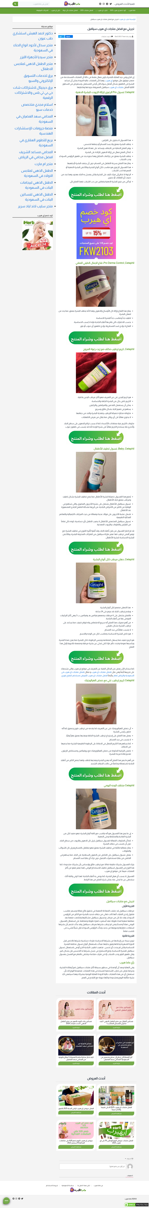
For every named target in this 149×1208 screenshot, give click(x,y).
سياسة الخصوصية (68, 1185)
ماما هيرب (132, 10)
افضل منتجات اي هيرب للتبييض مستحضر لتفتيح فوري (84, 675)
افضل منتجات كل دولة (70, 10)
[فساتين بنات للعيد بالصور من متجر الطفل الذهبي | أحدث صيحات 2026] (76, 1018)
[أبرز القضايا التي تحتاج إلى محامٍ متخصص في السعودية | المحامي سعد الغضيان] (116, 1054)
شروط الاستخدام (52, 1185)
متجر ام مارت (44, 164)
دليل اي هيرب (55, 10)
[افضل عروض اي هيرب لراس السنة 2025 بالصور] (76, 1104)
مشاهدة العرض (116, 1113)
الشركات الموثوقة (42, 10)
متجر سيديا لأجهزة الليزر (36, 57)
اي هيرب (109, 80)
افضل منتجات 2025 (86, 10)
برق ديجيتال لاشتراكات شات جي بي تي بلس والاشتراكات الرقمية (33, 93)
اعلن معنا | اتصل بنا (84, 1185)
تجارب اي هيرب (102, 10)
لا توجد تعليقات (106, 36)
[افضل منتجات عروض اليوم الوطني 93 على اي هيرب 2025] (116, 1137)
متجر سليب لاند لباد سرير (35, 206)
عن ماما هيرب (98, 1185)
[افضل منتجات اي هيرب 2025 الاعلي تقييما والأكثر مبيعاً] (116, 1104)
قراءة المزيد (116, 1027)
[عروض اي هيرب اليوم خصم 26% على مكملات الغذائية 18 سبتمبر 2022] (76, 1137)
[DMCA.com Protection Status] (136, 1206)
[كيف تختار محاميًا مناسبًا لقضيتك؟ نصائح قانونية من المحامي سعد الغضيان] (76, 1054)
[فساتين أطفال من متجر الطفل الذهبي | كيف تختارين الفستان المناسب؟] (116, 1018)
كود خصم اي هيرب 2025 (118, 10)
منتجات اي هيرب (116, 87)
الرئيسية (132, 19)
